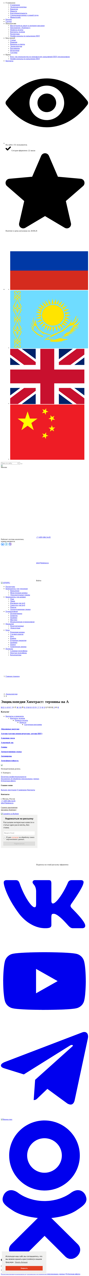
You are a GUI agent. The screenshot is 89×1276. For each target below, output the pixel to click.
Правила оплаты (16, 30)
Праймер (13, 618)
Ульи (12, 599)
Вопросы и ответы (17, 44)
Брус (12, 636)
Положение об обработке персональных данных (20, 779)
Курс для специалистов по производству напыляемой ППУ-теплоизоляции (40, 57)
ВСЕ (3, 707)
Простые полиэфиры (18, 653)
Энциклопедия (16, 46)
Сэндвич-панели (16, 634)
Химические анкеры (18, 647)
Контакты (31, 790)
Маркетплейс (15, 17)
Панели (13, 607)
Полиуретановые (17, 626)
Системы (13, 52)
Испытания (14, 50)
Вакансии (14, 9)
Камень (13, 638)
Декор (12, 601)
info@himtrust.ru (42, 563)
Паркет (13, 645)
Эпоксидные (15, 628)
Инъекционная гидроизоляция (22, 622)
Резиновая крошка (17, 632)
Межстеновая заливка (18, 593)
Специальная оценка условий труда (24, 15)
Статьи (13, 40)
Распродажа (15, 34)
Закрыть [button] (24, 1268)
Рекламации (15, 48)
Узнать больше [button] (21, 1262)
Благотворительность (18, 13)
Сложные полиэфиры (18, 651)
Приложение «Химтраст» (20, 28)
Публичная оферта (8, 781)
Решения (13, 42)
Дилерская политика (18, 7)
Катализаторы (15, 655)
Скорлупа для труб (17, 605)
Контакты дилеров (17, 32)
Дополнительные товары (20, 595)
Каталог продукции (9, 790)
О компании (15, 5)
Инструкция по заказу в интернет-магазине (27, 26)
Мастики (13, 620)
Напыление (14, 591)
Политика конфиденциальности (13, 777)
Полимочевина (16, 613)
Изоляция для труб (17, 603)
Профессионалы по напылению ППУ (25, 36)
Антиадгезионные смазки (20, 609)
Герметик (14, 616)
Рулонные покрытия (18, 640)
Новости (13, 11)
